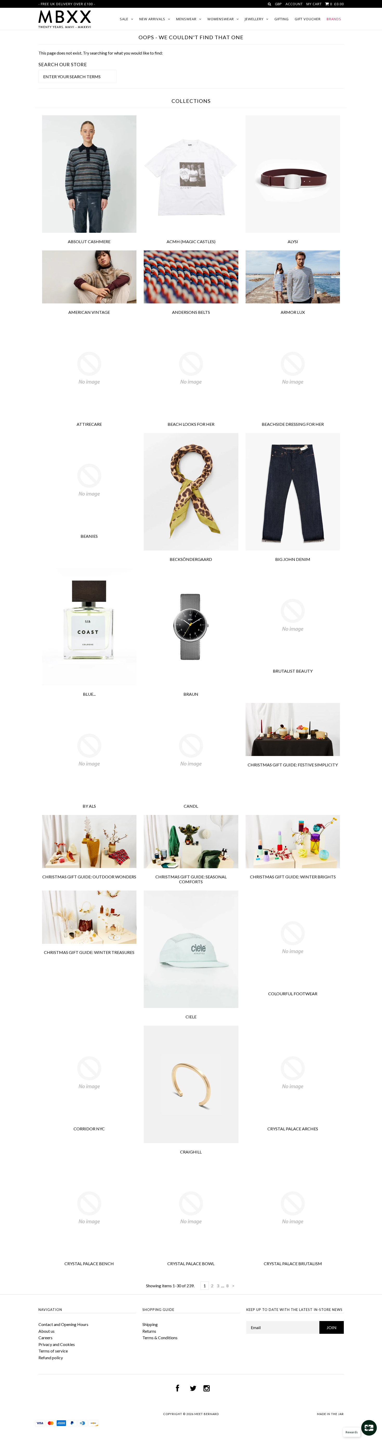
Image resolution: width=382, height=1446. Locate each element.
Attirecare (89, 424)
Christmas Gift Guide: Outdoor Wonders (89, 876)
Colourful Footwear (292, 993)
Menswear (186, 19)
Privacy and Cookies (56, 1344)
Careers (45, 1337)
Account (294, 4)
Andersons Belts (191, 312)
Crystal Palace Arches (292, 1128)
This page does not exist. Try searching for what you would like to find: (100, 52)
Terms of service (53, 1350)
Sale (124, 19)
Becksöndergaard (191, 559)
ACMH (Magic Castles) (191, 241)
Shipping (150, 1324)
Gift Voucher (308, 19)
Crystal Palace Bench (89, 1263)
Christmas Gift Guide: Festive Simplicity (293, 764)
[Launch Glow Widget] (369, 1428)
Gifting (281, 19)
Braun (190, 694)
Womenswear (220, 19)
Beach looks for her (191, 424)
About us (46, 1331)
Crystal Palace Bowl (190, 1263)
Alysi (293, 241)
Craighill (191, 1151)
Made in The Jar (330, 1414)
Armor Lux (293, 312)
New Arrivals (152, 19)
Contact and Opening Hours (63, 1324)
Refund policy (50, 1357)
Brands (334, 19)
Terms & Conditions (159, 1337)
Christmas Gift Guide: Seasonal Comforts (191, 879)
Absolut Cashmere (89, 241)
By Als (89, 806)
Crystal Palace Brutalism (293, 1263)
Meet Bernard (206, 1414)
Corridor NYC (89, 1128)
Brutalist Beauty (293, 670)
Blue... (89, 694)
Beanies (89, 536)
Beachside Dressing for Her (293, 424)
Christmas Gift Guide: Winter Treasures (89, 952)
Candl (191, 806)
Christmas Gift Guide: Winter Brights (293, 876)
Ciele (191, 1016)
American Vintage (89, 312)
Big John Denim (292, 559)
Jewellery (254, 19)
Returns (149, 1331)
